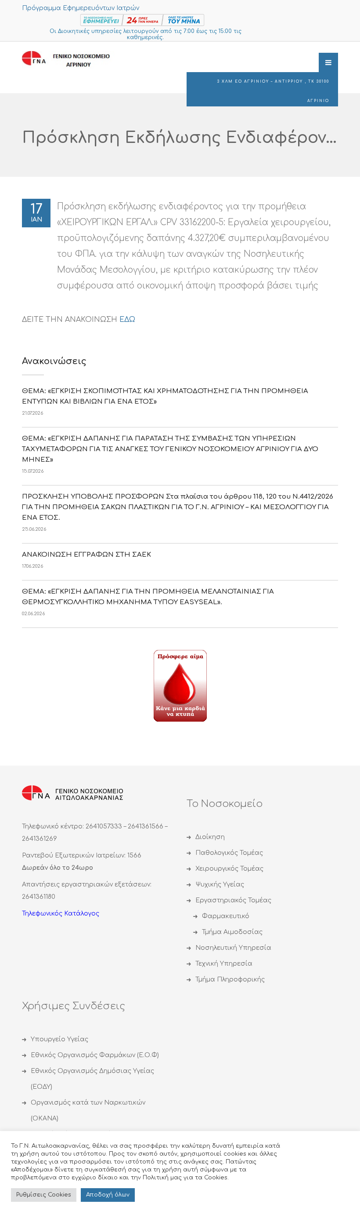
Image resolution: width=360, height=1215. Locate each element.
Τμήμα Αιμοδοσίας (232, 932)
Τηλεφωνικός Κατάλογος (60, 913)
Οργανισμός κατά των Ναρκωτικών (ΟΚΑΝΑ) (88, 1110)
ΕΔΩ (127, 320)
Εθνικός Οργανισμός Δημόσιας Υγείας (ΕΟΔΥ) (92, 1079)
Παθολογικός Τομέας (229, 853)
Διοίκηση (210, 837)
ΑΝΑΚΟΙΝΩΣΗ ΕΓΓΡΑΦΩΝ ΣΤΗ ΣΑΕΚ (86, 554)
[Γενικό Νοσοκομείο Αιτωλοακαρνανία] (72, 60)
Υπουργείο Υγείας (59, 1039)
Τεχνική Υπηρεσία (223, 963)
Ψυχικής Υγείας (219, 884)
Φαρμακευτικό (225, 916)
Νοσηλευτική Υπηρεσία (233, 948)
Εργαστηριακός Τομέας (233, 900)
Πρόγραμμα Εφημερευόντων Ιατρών (80, 8)
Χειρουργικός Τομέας (229, 868)
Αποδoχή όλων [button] (108, 1195)
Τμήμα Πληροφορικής (230, 979)
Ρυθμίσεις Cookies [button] (43, 1195)
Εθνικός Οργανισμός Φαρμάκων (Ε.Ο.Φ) (95, 1055)
